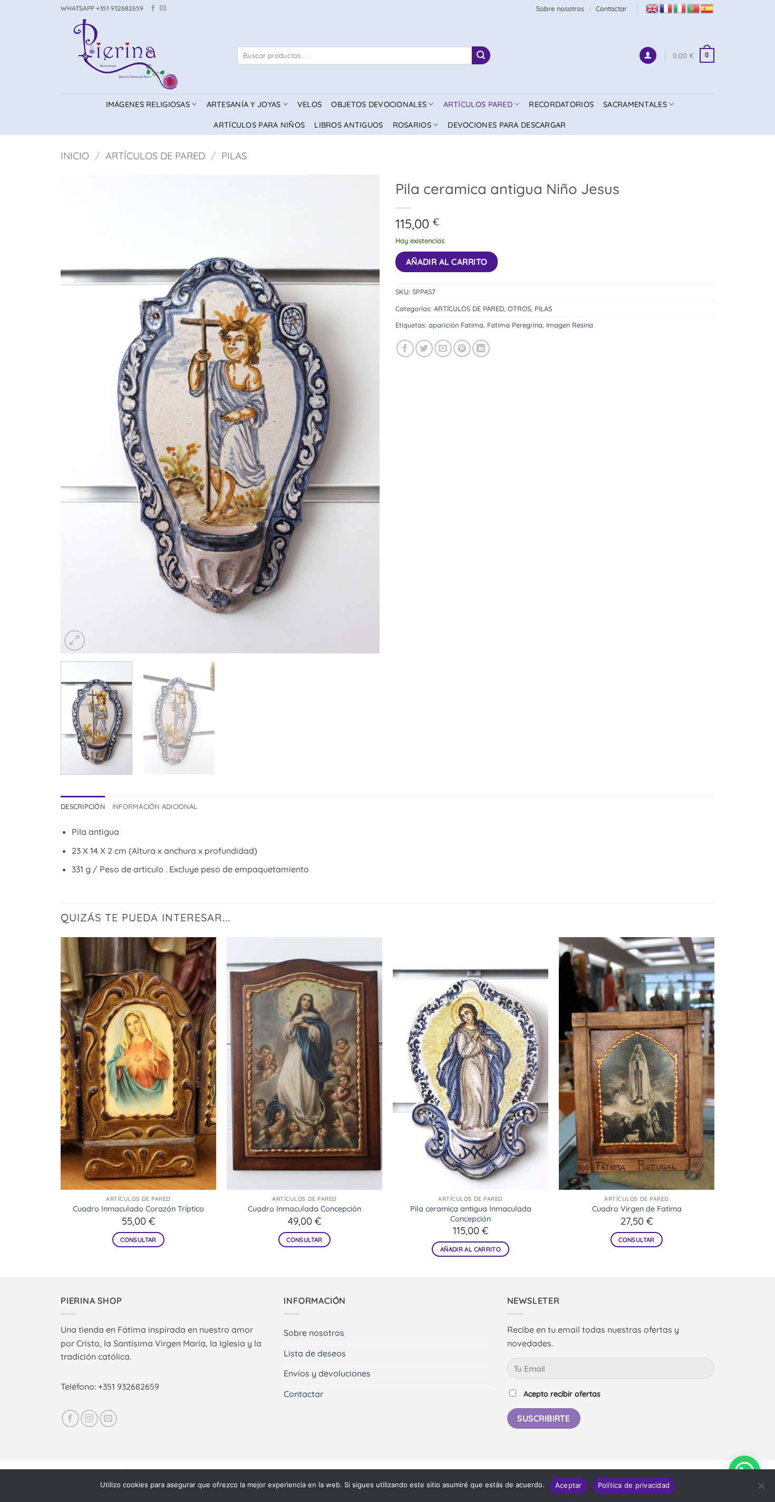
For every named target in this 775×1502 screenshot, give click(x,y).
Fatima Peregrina (514, 325)
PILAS (234, 156)
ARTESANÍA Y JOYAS (244, 104)
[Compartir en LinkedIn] (481, 348)
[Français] (666, 8)
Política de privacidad (634, 1485)
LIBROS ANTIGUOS (348, 125)
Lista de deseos (315, 1353)
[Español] (707, 8)
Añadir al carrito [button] (470, 1249)
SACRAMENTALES (635, 104)
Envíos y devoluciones (327, 1373)
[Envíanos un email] (163, 8)
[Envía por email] (443, 348)
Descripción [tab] (83, 806)
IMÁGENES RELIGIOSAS (148, 104)
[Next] (360, 414)
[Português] (694, 8)
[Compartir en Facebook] (405, 348)
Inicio (75, 156)
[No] (760, 1488)
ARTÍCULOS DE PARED (155, 156)
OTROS (519, 308)
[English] (653, 8)
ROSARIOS (412, 125)
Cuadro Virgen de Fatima (637, 1209)
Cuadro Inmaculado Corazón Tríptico (138, 1209)
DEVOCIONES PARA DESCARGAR (507, 125)
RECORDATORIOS (561, 104)
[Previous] (80, 414)
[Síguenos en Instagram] (89, 1418)
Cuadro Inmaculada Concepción (304, 1209)
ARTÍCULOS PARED (477, 104)
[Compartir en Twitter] (424, 348)
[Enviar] (481, 55)
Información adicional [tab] (154, 806)
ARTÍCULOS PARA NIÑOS (259, 125)
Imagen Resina (569, 325)
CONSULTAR (138, 1240)
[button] (648, 55)
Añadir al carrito (447, 261)
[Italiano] (680, 8)
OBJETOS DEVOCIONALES (379, 104)
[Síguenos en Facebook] (153, 8)
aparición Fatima (456, 325)
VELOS (309, 104)
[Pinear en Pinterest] (462, 348)
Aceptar (568, 1485)
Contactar (611, 8)
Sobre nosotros (560, 8)
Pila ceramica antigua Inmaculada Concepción (470, 1214)
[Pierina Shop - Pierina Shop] (141, 55)
